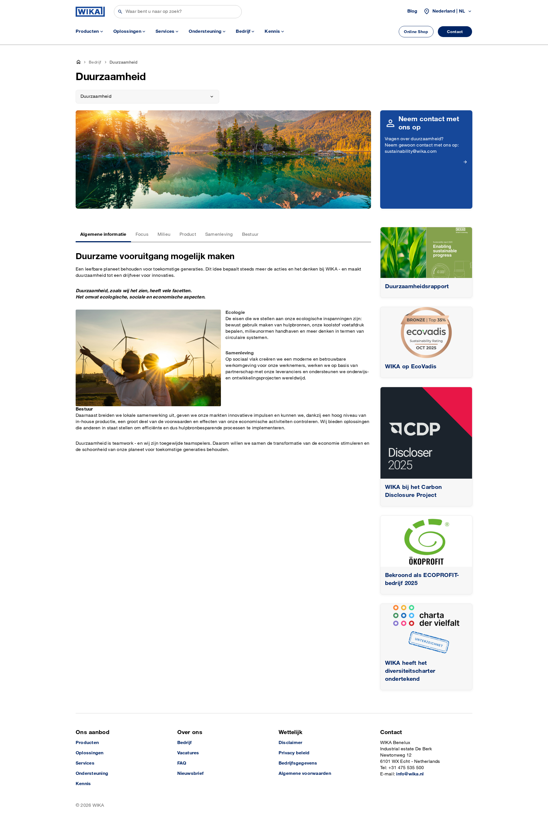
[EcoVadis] (426, 332)
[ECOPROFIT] (426, 541)
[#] (426, 433)
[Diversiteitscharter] (426, 629)
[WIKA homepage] (90, 12)
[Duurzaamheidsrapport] (426, 252)
